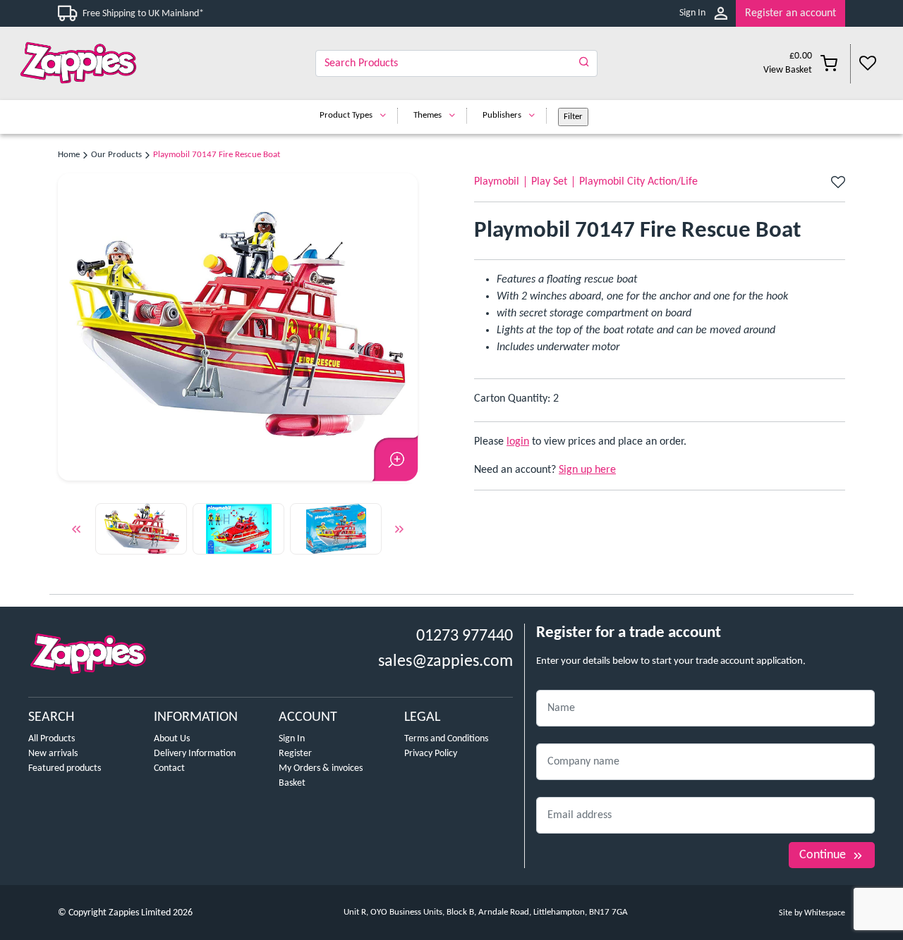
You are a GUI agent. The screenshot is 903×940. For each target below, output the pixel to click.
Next (399, 532)
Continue (822, 855)
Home (69, 154)
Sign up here (587, 470)
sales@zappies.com (445, 661)
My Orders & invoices (321, 768)
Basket (292, 783)
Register (295, 753)
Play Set (549, 181)
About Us (172, 739)
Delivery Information (195, 753)
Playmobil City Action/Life (638, 181)
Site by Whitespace (812, 913)
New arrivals (53, 753)
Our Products (116, 154)
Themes (427, 115)
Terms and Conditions (446, 739)
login (518, 441)
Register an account (790, 13)
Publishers (502, 115)
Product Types (346, 115)
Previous (76, 532)
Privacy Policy (430, 753)
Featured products (64, 768)
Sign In (692, 13)
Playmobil (496, 181)
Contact (169, 768)
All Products (51, 739)
